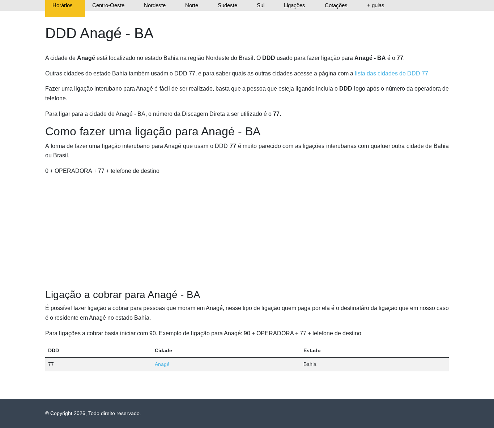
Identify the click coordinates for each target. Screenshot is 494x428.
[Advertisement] (247, 232)
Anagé (162, 364)
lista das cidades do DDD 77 (391, 73)
